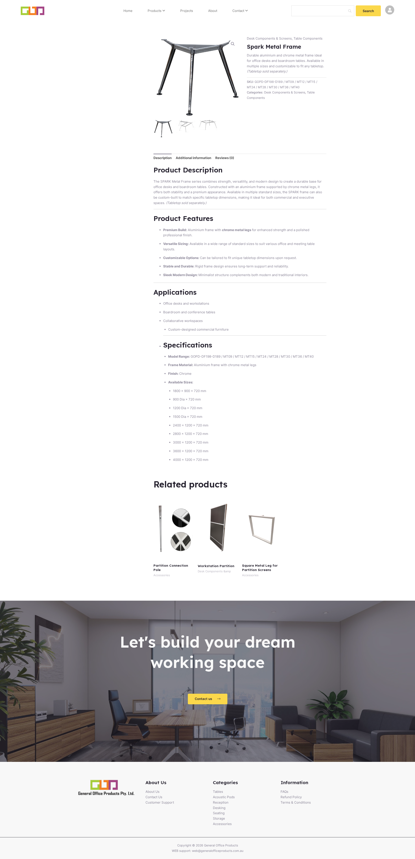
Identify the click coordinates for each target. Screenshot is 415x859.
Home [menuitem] (127, 11)
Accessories (222, 824)
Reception (220, 802)
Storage (219, 818)
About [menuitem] (212, 11)
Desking (219, 808)
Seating (219, 813)
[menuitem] (156, 11)
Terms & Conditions (296, 802)
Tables (218, 792)
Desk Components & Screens (269, 38)
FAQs (284, 792)
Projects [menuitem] (186, 11)
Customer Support (159, 802)
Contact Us (153, 797)
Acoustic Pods (224, 797)
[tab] (162, 158)
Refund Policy (291, 797)
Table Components (308, 38)
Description (162, 158)
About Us (152, 792)
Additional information (193, 158)
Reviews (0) (224, 158)
